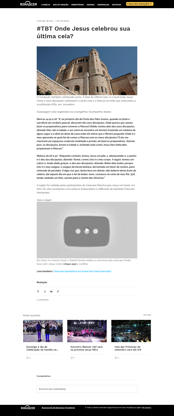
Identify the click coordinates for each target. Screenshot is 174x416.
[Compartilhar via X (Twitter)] (44, 291)
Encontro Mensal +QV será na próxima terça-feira (86, 348)
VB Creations (146, 407)
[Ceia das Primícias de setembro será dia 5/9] (131, 331)
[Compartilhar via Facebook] (38, 291)
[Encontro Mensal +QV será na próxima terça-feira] (87, 331)
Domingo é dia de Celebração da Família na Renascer (41, 348)
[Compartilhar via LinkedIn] (51, 291)
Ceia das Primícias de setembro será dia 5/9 (128, 348)
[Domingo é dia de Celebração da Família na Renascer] (43, 331)
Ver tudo (147, 315)
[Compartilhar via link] (58, 291)
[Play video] (87, 230)
